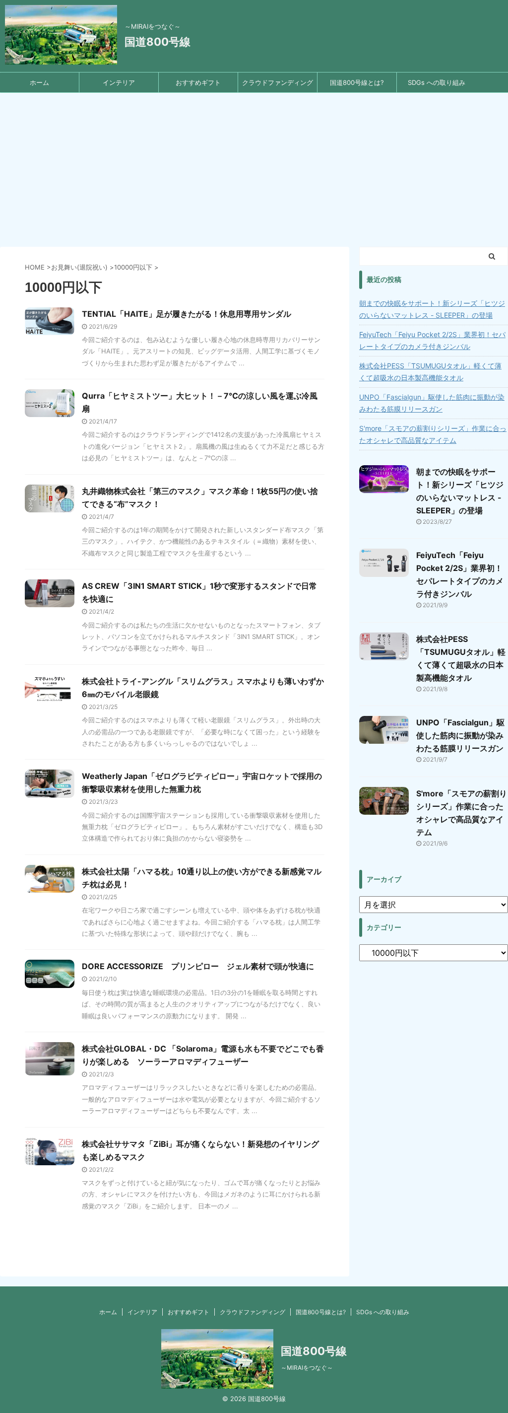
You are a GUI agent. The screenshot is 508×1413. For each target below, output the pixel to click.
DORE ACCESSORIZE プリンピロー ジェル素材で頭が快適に (198, 966)
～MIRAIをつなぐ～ (307, 1367)
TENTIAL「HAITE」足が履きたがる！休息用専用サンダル (186, 314)
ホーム (39, 82)
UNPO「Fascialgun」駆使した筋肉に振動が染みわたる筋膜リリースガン (432, 403)
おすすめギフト (198, 82)
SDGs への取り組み (436, 82)
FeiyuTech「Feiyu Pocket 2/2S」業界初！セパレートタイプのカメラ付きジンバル (432, 340)
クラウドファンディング (277, 82)
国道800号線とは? (357, 82)
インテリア (119, 82)
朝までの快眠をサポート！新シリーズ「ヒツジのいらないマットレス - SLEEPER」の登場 (432, 309)
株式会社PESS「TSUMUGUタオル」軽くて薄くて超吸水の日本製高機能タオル (430, 371)
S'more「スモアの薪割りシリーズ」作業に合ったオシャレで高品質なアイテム (433, 434)
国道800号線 (157, 41)
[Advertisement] (254, 167)
